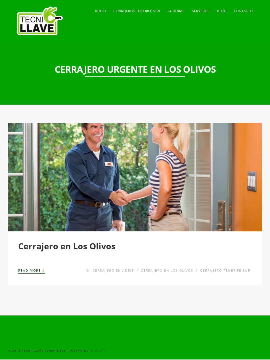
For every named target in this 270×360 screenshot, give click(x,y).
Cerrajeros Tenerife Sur (136, 11)
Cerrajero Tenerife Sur (225, 270)
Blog (221, 11)
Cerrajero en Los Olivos (66, 246)
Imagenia (98, 350)
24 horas (176, 11)
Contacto (243, 11)
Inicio (100, 11)
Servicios (201, 11)
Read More (31, 270)
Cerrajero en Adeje (113, 270)
